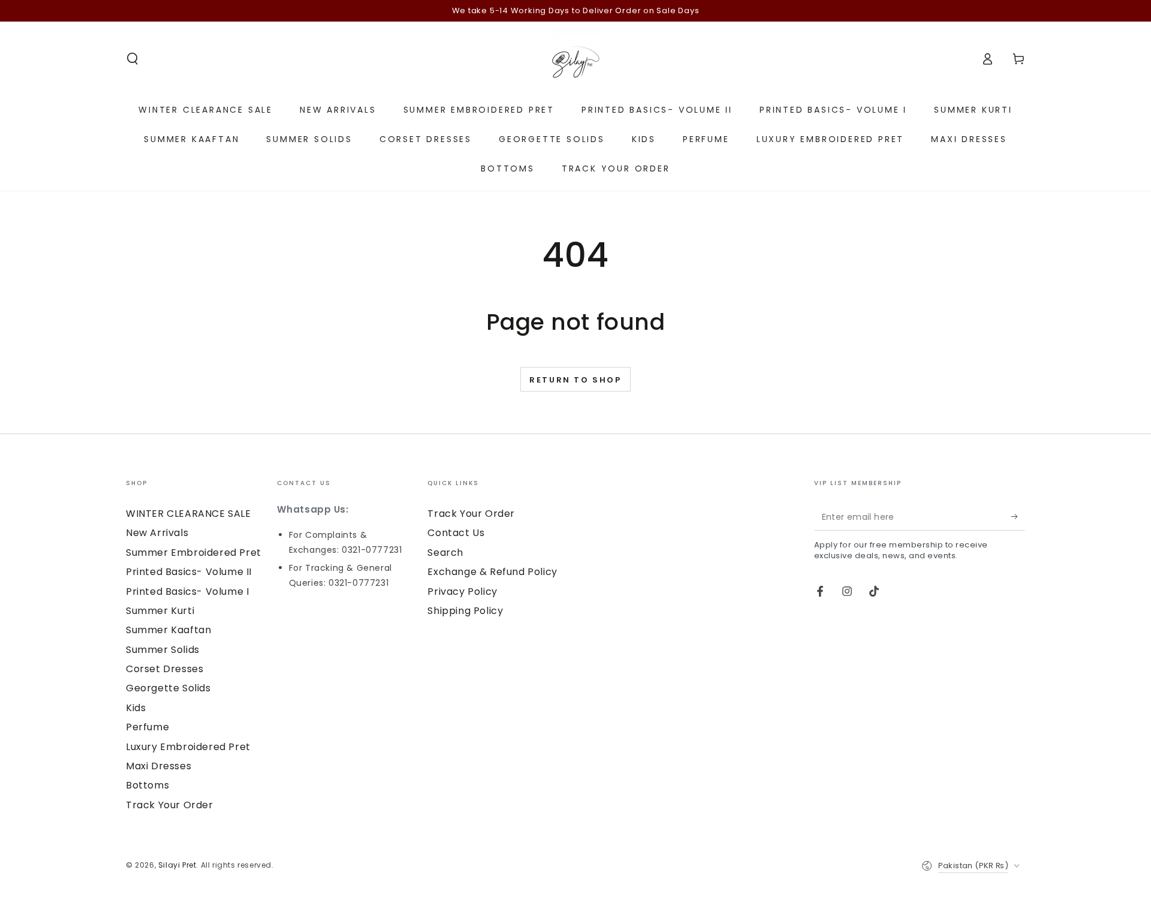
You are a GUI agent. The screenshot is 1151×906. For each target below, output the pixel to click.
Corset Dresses (164, 669)
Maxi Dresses (158, 766)
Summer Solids (163, 650)
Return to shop (575, 380)
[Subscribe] (1018, 517)
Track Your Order (169, 805)
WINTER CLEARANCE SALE (188, 513)
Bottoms (147, 785)
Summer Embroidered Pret (193, 552)
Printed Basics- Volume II (189, 572)
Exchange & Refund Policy (492, 572)
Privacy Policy (462, 591)
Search (445, 552)
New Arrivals (157, 533)
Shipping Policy (465, 611)
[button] (132, 59)
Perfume (147, 727)
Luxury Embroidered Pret (188, 747)
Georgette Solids (168, 688)
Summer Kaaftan (168, 630)
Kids (136, 708)
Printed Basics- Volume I (187, 591)
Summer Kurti (160, 611)
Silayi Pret (177, 865)
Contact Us (455, 533)
